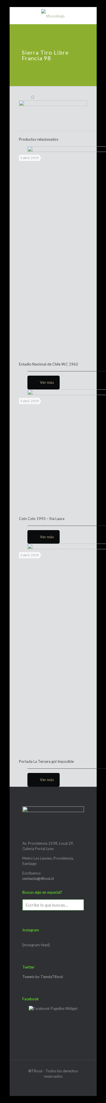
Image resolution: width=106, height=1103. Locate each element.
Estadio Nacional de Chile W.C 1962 (48, 364)
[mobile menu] (17, 15)
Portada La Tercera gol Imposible (46, 761)
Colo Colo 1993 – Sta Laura (41, 518)
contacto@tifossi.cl (38, 878)
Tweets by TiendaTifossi (42, 976)
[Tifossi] (53, 15)
